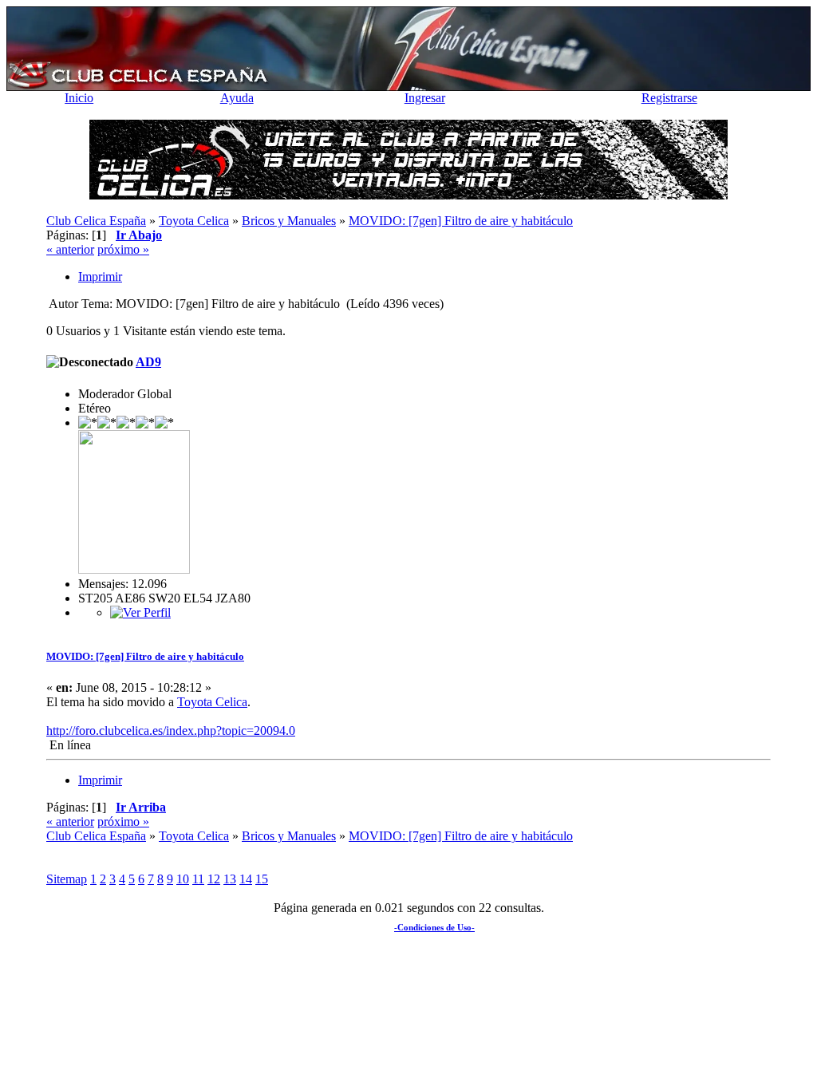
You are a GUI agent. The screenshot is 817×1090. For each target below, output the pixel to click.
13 (229, 879)
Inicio (79, 98)
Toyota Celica (212, 702)
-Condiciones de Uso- (434, 927)
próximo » (123, 249)
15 (261, 879)
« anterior (70, 249)
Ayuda (237, 98)
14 (245, 879)
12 (213, 879)
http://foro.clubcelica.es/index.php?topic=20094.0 (170, 730)
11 (198, 879)
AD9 (148, 362)
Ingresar (425, 98)
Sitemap (66, 879)
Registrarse (669, 98)
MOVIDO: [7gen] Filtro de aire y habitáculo (145, 656)
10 (182, 879)
